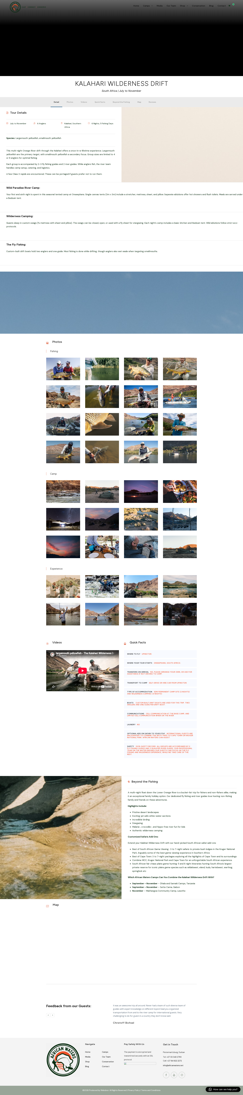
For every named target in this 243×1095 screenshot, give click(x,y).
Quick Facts (100, 102)
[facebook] (166, 1075)
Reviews (152, 102)
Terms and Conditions (150, 1090)
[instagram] (182, 1075)
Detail (56, 102)
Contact (222, 5)
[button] (223, 1089)
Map (139, 102)
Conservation (198, 5)
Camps (146, 5)
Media (160, 5)
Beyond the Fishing (121, 102)
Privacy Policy (134, 1090)
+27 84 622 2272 (174, 1061)
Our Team (171, 5)
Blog (211, 5)
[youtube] (174, 1075)
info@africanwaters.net (173, 1065)
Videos (84, 102)
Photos (70, 102)
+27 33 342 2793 (174, 1057)
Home (136, 5)
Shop (182, 5)
